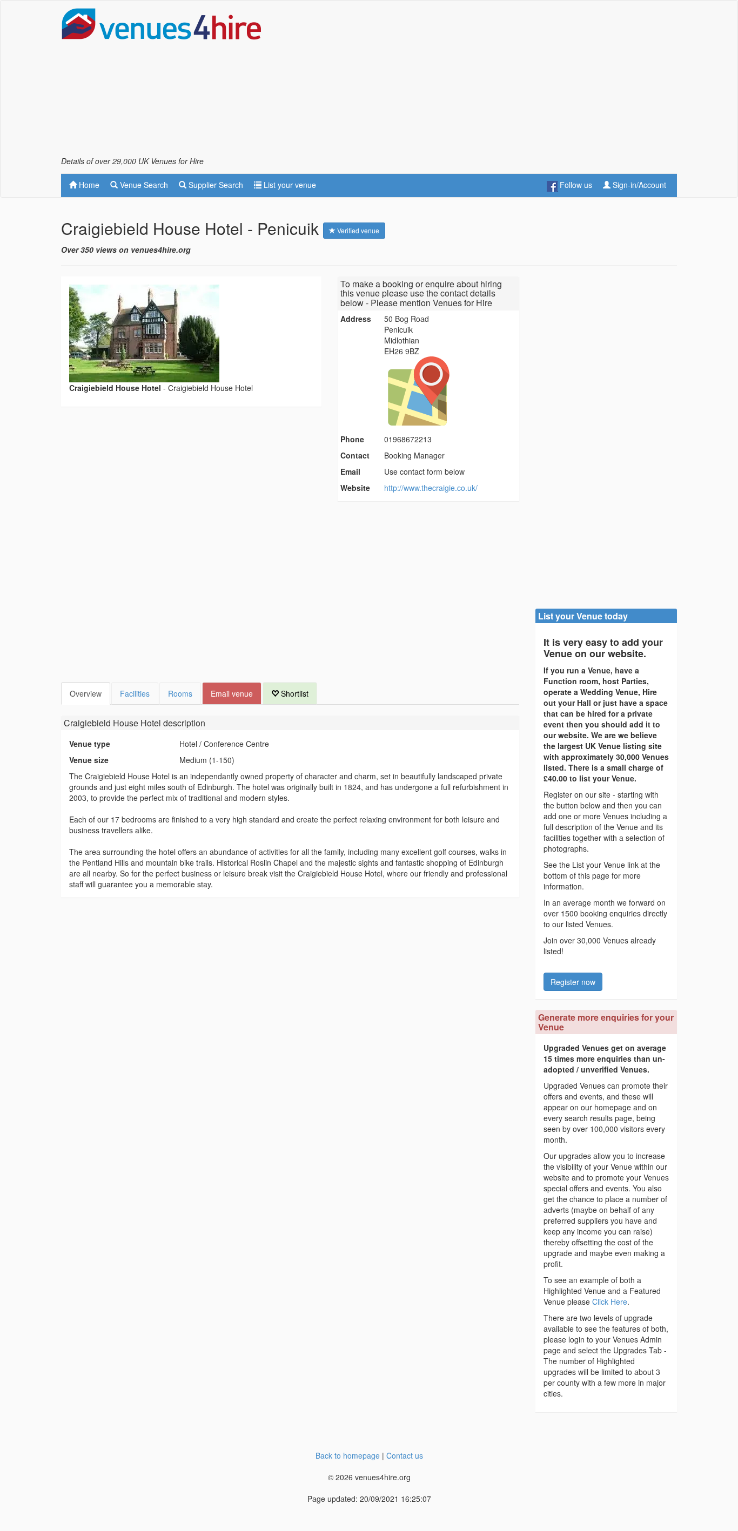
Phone (352, 439)
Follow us (575, 184)
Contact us (404, 1455)
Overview (86, 693)
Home (88, 184)
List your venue (288, 184)
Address (355, 318)
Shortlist (293, 693)
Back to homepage (348, 1455)
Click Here (609, 1301)
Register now (573, 981)
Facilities (135, 693)
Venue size (89, 759)
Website (355, 487)
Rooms (180, 693)
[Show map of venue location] (450, 391)
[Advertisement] (480, 81)
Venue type (89, 743)
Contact (355, 455)
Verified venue (357, 230)
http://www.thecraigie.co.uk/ (431, 487)
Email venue (232, 693)
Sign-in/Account (638, 184)
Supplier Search (214, 184)
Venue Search (143, 184)
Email (350, 471)
